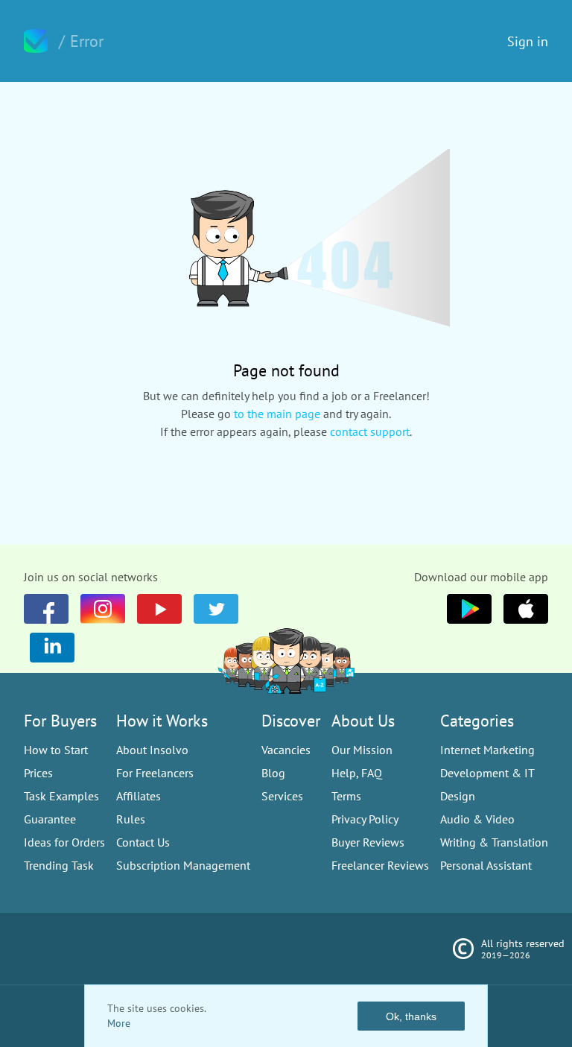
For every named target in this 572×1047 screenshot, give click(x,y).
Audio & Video (477, 819)
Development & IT (487, 772)
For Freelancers (155, 772)
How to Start (56, 749)
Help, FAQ (356, 772)
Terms (346, 795)
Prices (38, 772)
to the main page (277, 413)
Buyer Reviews (367, 842)
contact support (370, 431)
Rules (130, 819)
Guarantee (50, 819)
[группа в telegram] (216, 609)
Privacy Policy (364, 819)
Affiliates (138, 795)
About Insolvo (152, 749)
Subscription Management (183, 865)
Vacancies (286, 749)
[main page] (36, 41)
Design (457, 795)
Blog (273, 772)
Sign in (527, 41)
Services (282, 795)
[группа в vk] (102, 609)
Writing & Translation (494, 842)
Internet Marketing (487, 749)
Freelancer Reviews (380, 865)
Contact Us (143, 842)
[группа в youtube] (52, 647)
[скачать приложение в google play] (525, 609)
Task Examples (61, 795)
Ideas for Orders (64, 842)
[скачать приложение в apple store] (469, 609)
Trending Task (59, 865)
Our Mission (362, 749)
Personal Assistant (486, 865)
